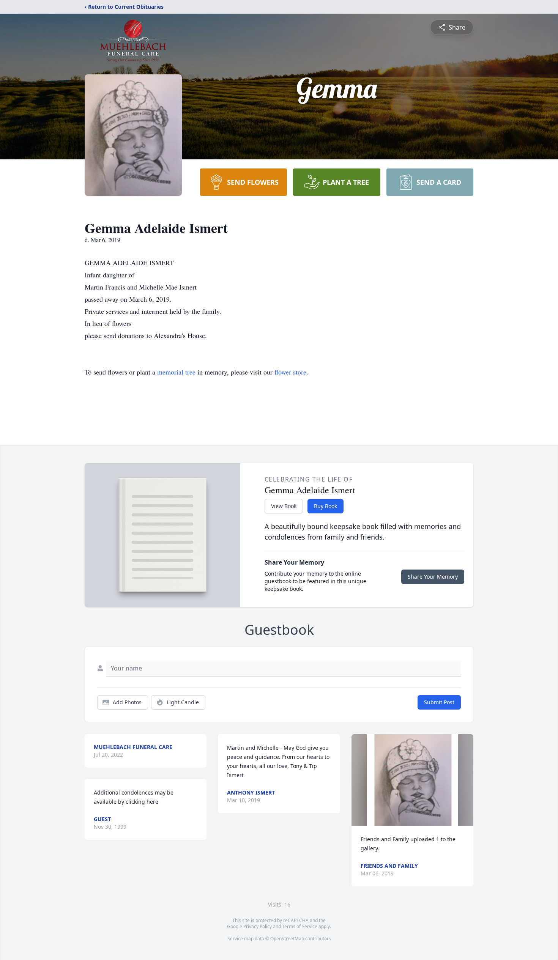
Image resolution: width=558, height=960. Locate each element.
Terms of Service (299, 926)
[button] (412, 780)
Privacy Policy (257, 926)
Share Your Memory (433, 576)
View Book (283, 506)
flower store (290, 371)
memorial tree (176, 371)
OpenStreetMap (287, 938)
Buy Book (325, 506)
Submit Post (439, 702)
